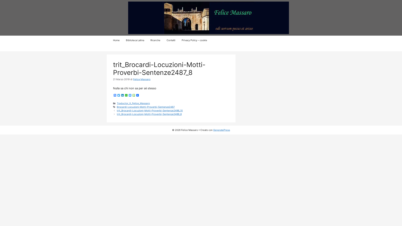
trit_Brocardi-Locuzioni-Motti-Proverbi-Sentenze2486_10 (150, 110)
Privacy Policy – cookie (194, 40)
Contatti (171, 40)
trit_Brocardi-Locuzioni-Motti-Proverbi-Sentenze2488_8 (149, 114)
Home (116, 40)
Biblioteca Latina (135, 40)
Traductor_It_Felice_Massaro (133, 103)
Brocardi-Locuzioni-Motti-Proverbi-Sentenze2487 (146, 106)
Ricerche (155, 40)
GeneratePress (221, 130)
